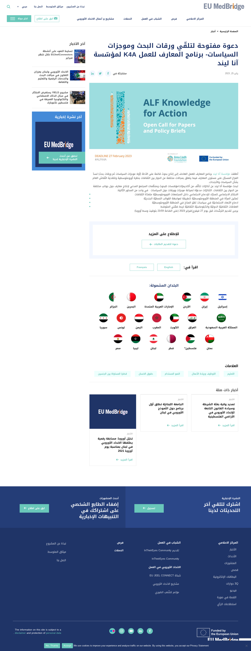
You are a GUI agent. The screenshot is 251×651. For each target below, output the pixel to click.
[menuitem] (24, 6)
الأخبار (233, 549)
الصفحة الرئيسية (229, 31)
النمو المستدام (172, 374)
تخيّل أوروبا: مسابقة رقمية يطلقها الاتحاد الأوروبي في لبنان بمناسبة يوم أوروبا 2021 (115, 445)
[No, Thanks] (246, 645)
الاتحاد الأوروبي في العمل (165, 567)
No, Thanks (52, 645)
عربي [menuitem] (24, 6)
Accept (67, 645)
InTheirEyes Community (165, 558)
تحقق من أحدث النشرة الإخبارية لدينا (65, 158)
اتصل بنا (38, 6)
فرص (174, 19)
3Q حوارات (232, 583)
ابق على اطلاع (45, 18)
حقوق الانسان (146, 374)
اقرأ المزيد (228, 425)
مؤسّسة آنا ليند (221, 174)
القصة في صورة (226, 597)
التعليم (230, 374)
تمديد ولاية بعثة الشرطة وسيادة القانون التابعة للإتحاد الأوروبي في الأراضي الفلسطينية (219, 410)
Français (142, 267)
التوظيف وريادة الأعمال (204, 374)
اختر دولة (23, 18)
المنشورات (230, 563)
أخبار (213, 31)
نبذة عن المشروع (76, 6)
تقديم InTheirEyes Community (161, 550)
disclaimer (21, 633)
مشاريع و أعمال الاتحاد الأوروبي (95, 19)
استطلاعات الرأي (226, 604)
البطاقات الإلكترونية (224, 576)
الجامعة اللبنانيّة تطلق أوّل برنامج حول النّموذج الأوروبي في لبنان (166, 408)
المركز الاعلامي (195, 19)
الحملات (127, 19)
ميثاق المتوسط (54, 6)
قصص (234, 570)
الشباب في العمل (151, 19)
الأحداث (232, 556)
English (168, 267)
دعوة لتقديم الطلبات (166, 244)
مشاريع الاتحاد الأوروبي (166, 583)
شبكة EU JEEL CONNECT (165, 575)
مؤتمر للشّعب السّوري (167, 592)
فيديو (233, 590)
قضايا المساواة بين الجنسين (112, 374)
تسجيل (151, 508)
